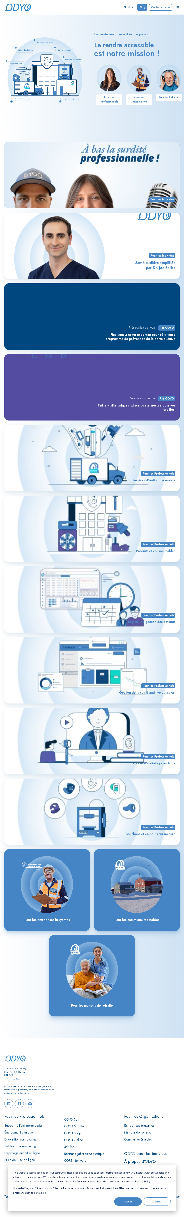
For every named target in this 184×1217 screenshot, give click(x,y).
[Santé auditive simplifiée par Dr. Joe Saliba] (92, 246)
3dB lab (69, 1147)
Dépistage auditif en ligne (22, 1153)
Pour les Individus (169, 97)
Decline (157, 1201)
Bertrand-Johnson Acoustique (84, 1153)
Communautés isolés (138, 1139)
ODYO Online (73, 1140)
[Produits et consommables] (92, 529)
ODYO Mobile (74, 1126)
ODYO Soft (71, 1119)
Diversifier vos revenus (20, 1139)
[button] (178, 7)
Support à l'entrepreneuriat (23, 1125)
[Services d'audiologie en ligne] (92, 741)
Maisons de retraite (137, 1132)
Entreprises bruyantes (139, 1125)
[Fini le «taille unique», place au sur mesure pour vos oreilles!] (92, 387)
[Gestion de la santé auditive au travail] (92, 670)
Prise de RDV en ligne (19, 1160)
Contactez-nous (160, 7)
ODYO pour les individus (145, 1153)
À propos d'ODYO (140, 1161)
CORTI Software (75, 1160)
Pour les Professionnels (109, 99)
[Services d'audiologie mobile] (92, 458)
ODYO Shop (72, 1133)
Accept (128, 1201)
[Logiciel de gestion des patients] (92, 599)
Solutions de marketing (20, 1146)
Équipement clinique (18, 1132)
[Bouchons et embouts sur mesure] (92, 812)
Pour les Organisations (139, 100)
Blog (142, 7)
